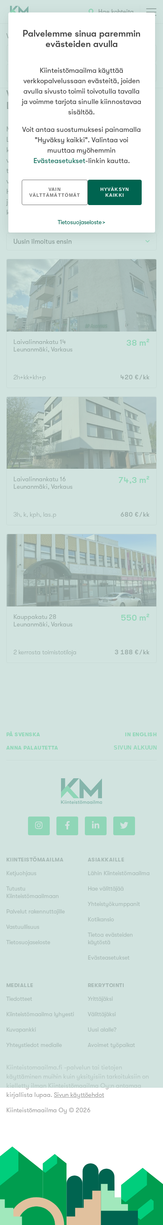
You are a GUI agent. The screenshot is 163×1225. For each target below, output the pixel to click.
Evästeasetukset (59, 161)
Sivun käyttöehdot (79, 1095)
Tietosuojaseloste (80, 222)
